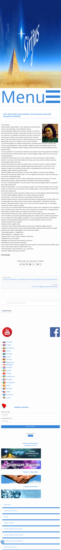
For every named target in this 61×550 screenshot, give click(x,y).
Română (9, 388)
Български (10, 348)
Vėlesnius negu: (5, 412)
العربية (8, 397)
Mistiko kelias (7, 504)
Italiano (9, 370)
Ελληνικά (9, 394)
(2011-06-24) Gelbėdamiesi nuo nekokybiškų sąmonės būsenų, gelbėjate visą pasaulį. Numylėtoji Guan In (30, 279)
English (8, 345)
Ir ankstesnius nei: (6, 418)
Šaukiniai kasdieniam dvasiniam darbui (13, 535)
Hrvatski (9, 367)
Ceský (8, 391)
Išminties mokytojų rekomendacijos (13, 529)
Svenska (9, 354)
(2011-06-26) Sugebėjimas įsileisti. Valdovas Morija (45, 286)
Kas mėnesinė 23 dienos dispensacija (13, 541)
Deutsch (9, 359)
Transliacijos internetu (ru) (10, 510)
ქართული (9, 365)
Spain (8, 385)
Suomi (8, 357)
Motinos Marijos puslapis (10, 547)
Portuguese (10, 382)
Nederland (10, 362)
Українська (10, 376)
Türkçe (8, 373)
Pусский (9, 342)
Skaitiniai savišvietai (9, 523)
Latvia (8, 351)
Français (9, 379)
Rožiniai (6, 517)
